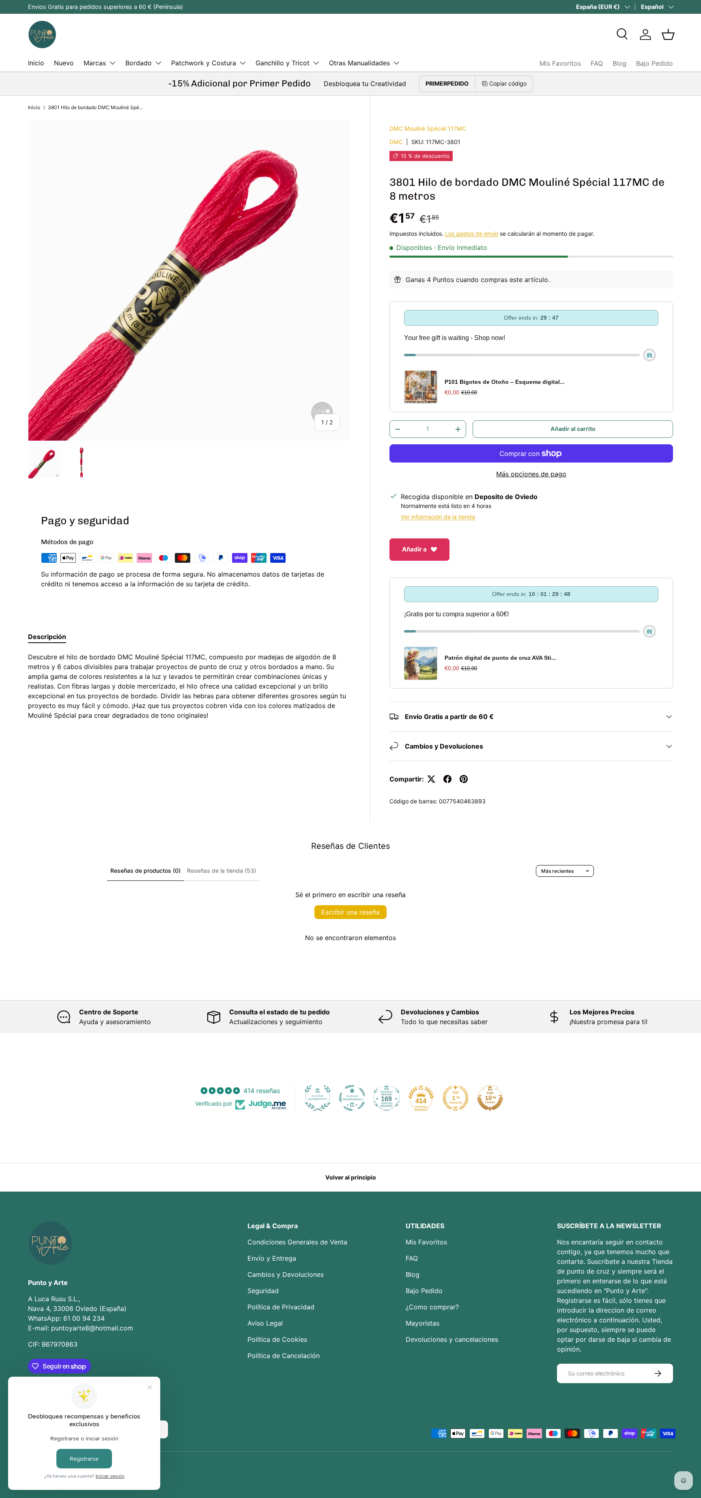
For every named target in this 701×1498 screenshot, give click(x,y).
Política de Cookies (277, 1339)
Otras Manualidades (359, 63)
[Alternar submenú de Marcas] (112, 63)
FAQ (597, 63)
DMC (396, 141)
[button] (668, 34)
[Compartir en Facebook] (447, 779)
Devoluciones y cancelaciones (452, 1339)
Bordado (138, 63)
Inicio (36, 63)
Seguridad (263, 1291)
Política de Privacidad (280, 1307)
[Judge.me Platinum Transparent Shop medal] (352, 1098)
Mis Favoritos (560, 63)
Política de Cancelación (283, 1356)
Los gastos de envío (471, 233)
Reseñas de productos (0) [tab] (145, 870)
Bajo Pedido (654, 63)
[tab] (47, 637)
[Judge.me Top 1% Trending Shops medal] (456, 1098)
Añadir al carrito (573, 428)
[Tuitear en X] (431, 779)
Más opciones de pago (531, 474)
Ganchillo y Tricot (283, 63)
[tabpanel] (189, 686)
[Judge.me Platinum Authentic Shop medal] (318, 1098)
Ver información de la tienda (438, 516)
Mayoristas (422, 1323)
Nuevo (64, 63)
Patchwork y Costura (203, 63)
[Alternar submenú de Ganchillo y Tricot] (316, 63)
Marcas (95, 63)
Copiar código (508, 83)
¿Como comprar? (432, 1307)
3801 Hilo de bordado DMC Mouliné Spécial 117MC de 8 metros (96, 107)
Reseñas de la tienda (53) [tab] (221, 870)
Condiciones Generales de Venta (297, 1242)
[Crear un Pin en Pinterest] (464, 779)
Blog (619, 63)
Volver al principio (350, 1177)
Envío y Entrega (271, 1258)
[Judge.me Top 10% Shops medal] (490, 1098)
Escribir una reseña (350, 912)
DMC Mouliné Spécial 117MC (427, 128)
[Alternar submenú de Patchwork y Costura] (242, 63)
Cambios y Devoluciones (285, 1274)
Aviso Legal (265, 1323)
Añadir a (414, 549)
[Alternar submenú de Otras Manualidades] (396, 63)
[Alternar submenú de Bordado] (158, 63)
